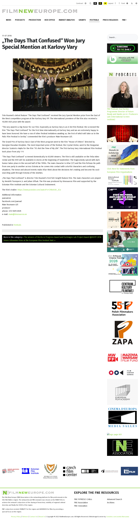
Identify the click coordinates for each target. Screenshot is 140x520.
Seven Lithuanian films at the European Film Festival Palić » (29, 240)
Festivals (17, 225)
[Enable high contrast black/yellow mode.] (100, 3)
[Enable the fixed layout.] (115, 3)
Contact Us (34, 517)
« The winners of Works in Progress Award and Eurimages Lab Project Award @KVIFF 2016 (61, 237)
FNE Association (81, 502)
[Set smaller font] (127, 3)
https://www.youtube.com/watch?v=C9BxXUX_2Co (39, 190)
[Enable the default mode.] (85, 3)
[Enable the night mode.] (90, 3)
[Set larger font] (136, 3)
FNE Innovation (80, 506)
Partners (25, 517)
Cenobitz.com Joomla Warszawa (117, 517)
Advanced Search (114, 499)
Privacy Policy (16, 517)
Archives (110, 502)
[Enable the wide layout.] (119, 3)
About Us (42, 517)
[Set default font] (131, 3)
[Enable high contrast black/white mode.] (95, 3)
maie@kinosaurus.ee (18, 214)
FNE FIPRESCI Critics (83, 499)
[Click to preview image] (52, 84)
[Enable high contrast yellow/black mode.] (105, 3)
